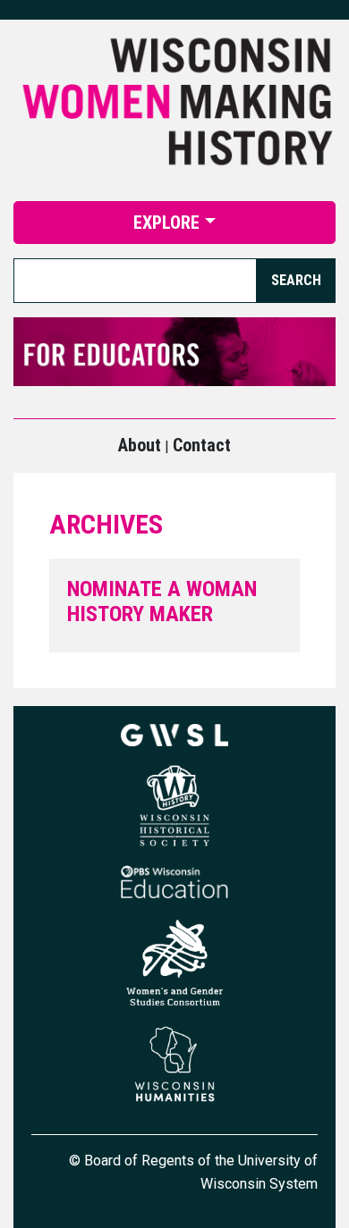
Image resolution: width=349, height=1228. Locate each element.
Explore (166, 222)
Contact (202, 445)
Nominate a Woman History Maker (162, 601)
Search (296, 280)
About (139, 445)
